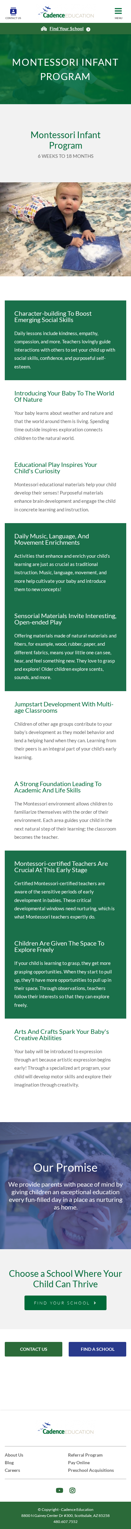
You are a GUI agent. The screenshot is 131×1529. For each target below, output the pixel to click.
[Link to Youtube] (59, 1490)
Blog (9, 1462)
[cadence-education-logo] (66, 12)
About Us (14, 1455)
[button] (7, 229)
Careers (12, 1470)
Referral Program (85, 1455)
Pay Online (79, 1462)
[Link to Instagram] (72, 1490)
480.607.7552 (65, 1521)
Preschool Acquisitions (91, 1470)
